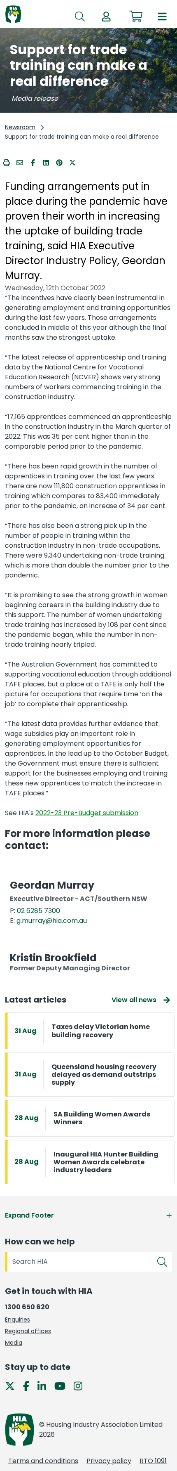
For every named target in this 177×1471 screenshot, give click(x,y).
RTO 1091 (153, 1461)
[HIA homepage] (13, 14)
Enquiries (17, 1319)
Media (13, 1343)
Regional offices (28, 1331)
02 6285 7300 (38, 910)
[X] (13, 1385)
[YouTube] (63, 1385)
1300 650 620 (27, 1307)
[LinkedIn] (45, 1385)
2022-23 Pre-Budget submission (86, 813)
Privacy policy (108, 1461)
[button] (106, 16)
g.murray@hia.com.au (51, 920)
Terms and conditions (43, 1461)
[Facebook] (29, 1385)
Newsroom (20, 127)
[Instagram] (81, 1385)
